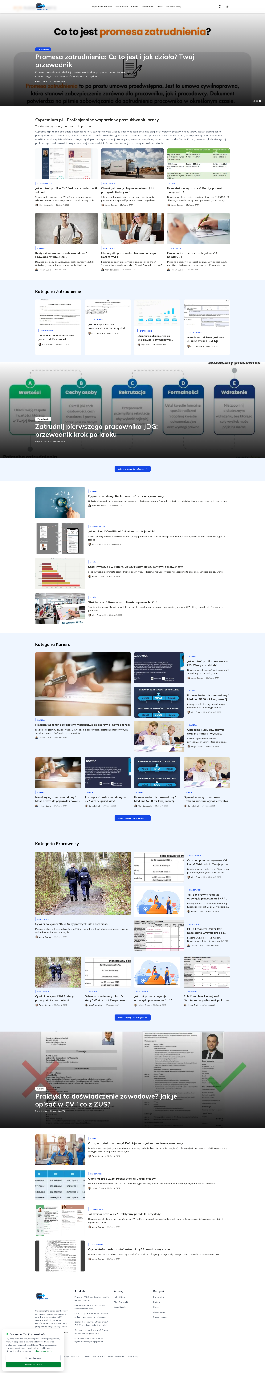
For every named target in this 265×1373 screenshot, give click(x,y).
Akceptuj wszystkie (33, 1364)
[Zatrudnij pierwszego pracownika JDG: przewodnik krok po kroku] (132, 410)
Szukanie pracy (173, 6)
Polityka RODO (99, 1356)
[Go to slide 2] (257, 101)
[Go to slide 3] (260, 101)
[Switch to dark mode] (227, 6)
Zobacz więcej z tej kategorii (131, 469)
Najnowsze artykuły (102, 6)
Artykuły (80, 1291)
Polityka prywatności (72, 1356)
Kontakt (87, 1356)
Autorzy (119, 1291)
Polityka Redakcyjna (116, 1356)
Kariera (134, 6)
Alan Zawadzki (121, 1302)
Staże (160, 6)
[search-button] (220, 6)
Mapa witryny (133, 1356)
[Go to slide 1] (254, 101)
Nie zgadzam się (33, 1358)
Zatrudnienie (121, 6)
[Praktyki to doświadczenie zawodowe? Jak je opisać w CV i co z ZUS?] (132, 1080)
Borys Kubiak (41, 441)
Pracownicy (147, 6)
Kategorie (159, 1291)
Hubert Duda (41, 81)
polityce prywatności (43, 1351)
